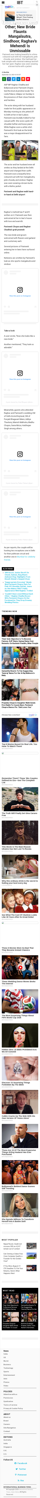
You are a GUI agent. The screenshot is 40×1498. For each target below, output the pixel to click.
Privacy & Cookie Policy (13, 1408)
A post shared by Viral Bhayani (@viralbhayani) (22, 402)
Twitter (22, 1469)
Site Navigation (10, 1428)
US (5, 1357)
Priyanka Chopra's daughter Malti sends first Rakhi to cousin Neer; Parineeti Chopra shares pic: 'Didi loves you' (18, 705)
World (6, 1361)
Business (7, 1364)
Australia (7, 1440)
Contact (7, 1431)
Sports (6, 1371)
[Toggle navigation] (3, 2)
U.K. (5, 1450)
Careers (7, 1424)
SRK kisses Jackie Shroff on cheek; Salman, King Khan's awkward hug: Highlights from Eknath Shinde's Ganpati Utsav (17, 576)
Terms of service (10, 1405)
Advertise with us (10, 1394)
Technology (8, 1368)
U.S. (5, 1454)
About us (7, 1417)
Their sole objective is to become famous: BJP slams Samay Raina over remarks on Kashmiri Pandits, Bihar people (20, 641)
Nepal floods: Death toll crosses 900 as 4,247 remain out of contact (12, 1246)
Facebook (22, 1463)
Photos (6, 1382)
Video (6, 1386)
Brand (6, 1421)
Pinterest (22, 1475)
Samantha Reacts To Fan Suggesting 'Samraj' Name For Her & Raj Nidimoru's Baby (18, 673)
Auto (5, 1379)
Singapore (8, 1447)
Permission (8, 1398)
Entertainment (9, 1375)
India (6, 1354)
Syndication (8, 1401)
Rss (21, 1480)
